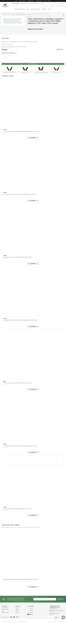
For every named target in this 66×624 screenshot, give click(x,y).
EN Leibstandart (61, 3)
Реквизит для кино (39, 0)
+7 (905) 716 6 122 (54, 607)
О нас (16, 0)
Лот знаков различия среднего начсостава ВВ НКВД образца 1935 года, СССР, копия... (17, 508)
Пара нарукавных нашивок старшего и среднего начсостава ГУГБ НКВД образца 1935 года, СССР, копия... (21, 579)
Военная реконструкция (19, 9)
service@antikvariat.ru (23, 3)
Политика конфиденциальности (23, 621)
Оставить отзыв (59, 49)
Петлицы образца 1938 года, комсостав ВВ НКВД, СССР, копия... (56, 72)
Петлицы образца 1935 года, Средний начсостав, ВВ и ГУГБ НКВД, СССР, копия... (41, 72)
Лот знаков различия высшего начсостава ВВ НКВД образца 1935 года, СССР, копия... (17, 257)
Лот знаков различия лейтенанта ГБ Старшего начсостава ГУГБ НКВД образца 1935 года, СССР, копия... (20, 320)
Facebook (31, 608)
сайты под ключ (55, 621)
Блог (45, 0)
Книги (28, 9)
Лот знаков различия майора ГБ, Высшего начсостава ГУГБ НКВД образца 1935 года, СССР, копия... (19, 194)
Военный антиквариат (35, 9)
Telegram (31, 612)
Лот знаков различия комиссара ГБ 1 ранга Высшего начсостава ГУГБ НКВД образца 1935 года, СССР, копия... (21, 131)
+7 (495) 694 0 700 (54, 606)
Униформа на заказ (30, 0)
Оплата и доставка (22, 0)
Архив (50, 9)
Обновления (44, 9)
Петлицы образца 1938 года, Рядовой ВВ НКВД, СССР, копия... (25, 72)
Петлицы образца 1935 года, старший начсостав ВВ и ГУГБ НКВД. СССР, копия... (9, 72)
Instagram (31, 610)
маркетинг (61, 621)
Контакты (49, 0)
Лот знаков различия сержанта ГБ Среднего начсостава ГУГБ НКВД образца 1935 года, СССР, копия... (20, 445)
